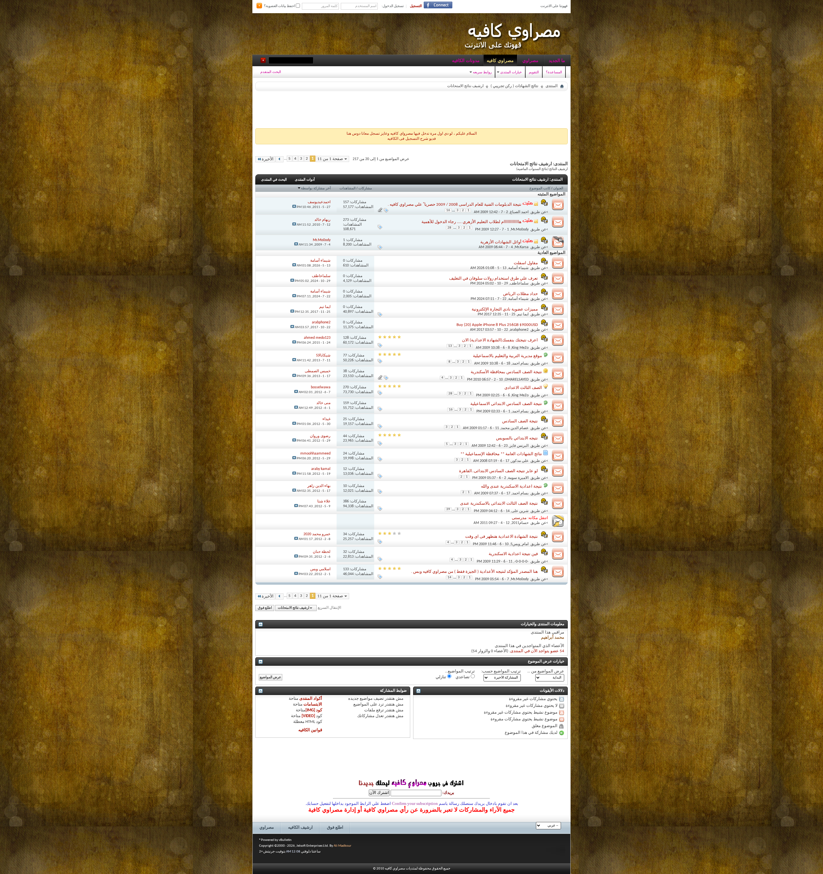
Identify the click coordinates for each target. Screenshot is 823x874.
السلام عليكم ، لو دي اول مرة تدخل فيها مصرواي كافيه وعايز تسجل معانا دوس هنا (412, 134)
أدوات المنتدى (305, 179)
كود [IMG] (313, 710)
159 (346, 403)
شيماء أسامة (518, 268)
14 (449, 577)
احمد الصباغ (519, 212)
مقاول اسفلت (526, 263)
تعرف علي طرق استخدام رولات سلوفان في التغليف (493, 278)
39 (448, 509)
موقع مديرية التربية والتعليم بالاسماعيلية (507, 356)
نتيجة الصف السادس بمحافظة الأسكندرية (506, 372)
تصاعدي (463, 677)
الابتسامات (312, 704)
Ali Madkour (342, 846)
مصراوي (530, 60)
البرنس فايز (519, 446)
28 (449, 228)
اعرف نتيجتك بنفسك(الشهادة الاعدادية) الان (500, 340)
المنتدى (551, 86)
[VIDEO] (308, 716)
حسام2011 (520, 523)
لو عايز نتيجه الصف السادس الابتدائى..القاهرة (498, 471)
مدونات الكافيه (466, 60)
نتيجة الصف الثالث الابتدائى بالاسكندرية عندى (499, 503)
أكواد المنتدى (310, 699)
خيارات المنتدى (511, 72)
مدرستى (519, 518)
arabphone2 (519, 330)
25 (345, 419)
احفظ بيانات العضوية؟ (280, 6)
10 (345, 486)
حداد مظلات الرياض (520, 294)
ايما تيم (523, 314)
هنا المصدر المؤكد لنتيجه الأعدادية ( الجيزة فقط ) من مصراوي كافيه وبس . (474, 572)
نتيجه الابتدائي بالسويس (517, 438)
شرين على (520, 511)
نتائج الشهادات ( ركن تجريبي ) (514, 86)
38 (345, 371)
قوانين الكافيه (310, 730)
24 (345, 453)
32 (345, 552)
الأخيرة (268, 159)
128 (346, 338)
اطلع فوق (265, 608)
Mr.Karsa (522, 247)
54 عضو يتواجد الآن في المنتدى (537, 651)
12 (345, 469)
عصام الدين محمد (515, 428)
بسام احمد (520, 363)
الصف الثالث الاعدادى (523, 388)
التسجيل (416, 6)
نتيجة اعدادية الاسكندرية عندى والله (511, 486)
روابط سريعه (482, 72)
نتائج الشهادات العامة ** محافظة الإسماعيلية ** (501, 454)
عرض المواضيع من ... (545, 671)
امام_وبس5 (520, 544)
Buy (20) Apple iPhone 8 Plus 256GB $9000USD (497, 325)
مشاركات (365, 188)
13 (450, 346)
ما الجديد (557, 60)
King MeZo (520, 347)
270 (346, 387)
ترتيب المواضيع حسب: (501, 671)
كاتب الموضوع (539, 188)
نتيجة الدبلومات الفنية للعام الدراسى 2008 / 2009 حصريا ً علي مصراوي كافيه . (454, 205)
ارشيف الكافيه (300, 827)
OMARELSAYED (517, 379)
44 (345, 436)
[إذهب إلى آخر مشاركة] (294, 207)
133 (346, 569)
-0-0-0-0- (521, 561)
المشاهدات (347, 188)
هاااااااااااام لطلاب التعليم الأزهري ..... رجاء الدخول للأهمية (471, 222)
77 (345, 355)
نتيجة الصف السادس (520, 421)
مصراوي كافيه (500, 60)
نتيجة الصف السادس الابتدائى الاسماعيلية (506, 404)
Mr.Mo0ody (520, 229)
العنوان (558, 188)
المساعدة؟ (554, 72)
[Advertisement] (411, 108)
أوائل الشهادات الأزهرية (500, 242)
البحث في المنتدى (274, 179)
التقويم (534, 72)
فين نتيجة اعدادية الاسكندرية (513, 554)
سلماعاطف (519, 283)
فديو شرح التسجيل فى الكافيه (411, 139)
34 (345, 534)
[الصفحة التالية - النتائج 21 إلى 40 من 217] (280, 159)
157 (346, 202)
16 (448, 210)
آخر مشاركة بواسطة (316, 188)
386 (346, 501)
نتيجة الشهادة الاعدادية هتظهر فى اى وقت (501, 537)
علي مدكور (520, 461)
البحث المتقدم (270, 72)
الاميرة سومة (518, 478)
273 (346, 220)
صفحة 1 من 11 (330, 159)
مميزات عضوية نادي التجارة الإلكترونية (505, 309)
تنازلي (441, 677)
